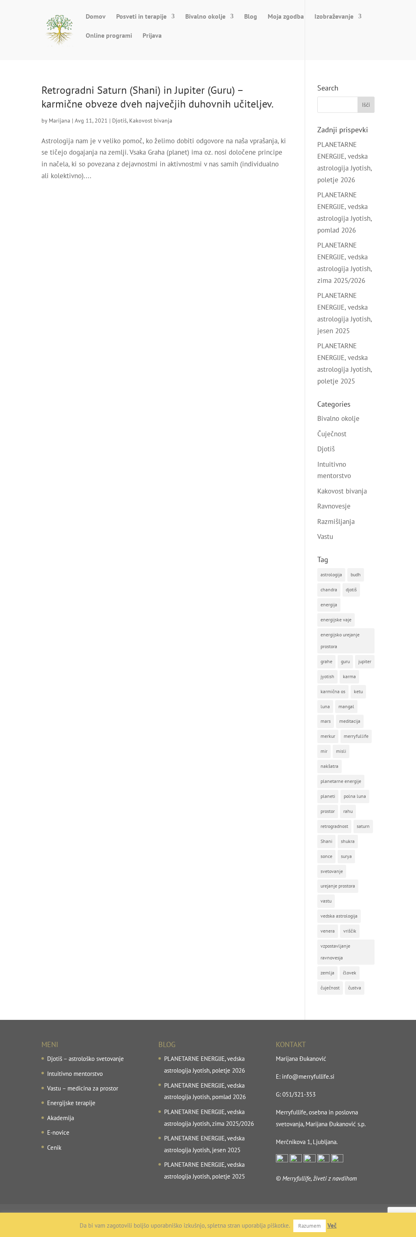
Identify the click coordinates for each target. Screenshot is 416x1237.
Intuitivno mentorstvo (75, 1074)
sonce (326, 856)
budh (356, 574)
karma (349, 676)
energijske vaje (336, 619)
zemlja (327, 973)
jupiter (364, 661)
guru (345, 661)
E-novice (58, 1132)
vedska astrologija (339, 916)
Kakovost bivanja (150, 120)
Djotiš (119, 120)
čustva (354, 988)
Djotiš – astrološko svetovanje (85, 1058)
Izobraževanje (333, 16)
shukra (348, 841)
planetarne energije (341, 781)
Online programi (109, 35)
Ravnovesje (334, 506)
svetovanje (332, 871)
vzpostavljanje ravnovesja (335, 952)
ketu (358, 691)
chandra (329, 589)
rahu (348, 811)
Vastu (325, 536)
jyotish (327, 676)
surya (346, 856)
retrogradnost (334, 826)
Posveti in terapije (141, 16)
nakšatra (329, 766)
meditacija (349, 721)
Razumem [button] (309, 1225)
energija (329, 604)
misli (341, 751)
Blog (250, 16)
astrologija (331, 574)
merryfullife (356, 736)
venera (328, 931)
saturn (363, 826)
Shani (326, 841)
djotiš (351, 589)
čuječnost (330, 988)
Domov (96, 16)
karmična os (333, 691)
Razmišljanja (336, 521)
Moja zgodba (286, 16)
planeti (328, 796)
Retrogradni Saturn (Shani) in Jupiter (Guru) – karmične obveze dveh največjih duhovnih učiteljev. (157, 96)
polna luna (355, 796)
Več (332, 1225)
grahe (326, 661)
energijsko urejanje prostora (340, 640)
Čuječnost (332, 433)
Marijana (59, 120)
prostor (328, 811)
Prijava (152, 35)
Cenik (54, 1147)
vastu (326, 901)
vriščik (349, 931)
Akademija (60, 1118)
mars (326, 721)
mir (324, 751)
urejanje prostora (338, 886)
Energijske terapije (71, 1103)
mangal (346, 706)
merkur (328, 736)
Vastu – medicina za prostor (82, 1088)
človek (349, 973)
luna (325, 706)
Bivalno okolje (205, 16)
